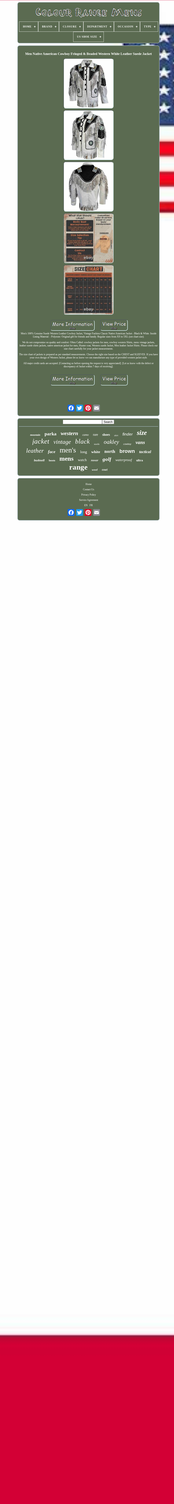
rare (95, 434)
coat (105, 470)
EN (86, 505)
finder (127, 434)
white (95, 452)
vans (140, 442)
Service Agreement (88, 500)
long (83, 452)
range (78, 467)
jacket (40, 441)
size (142, 432)
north (109, 451)
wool (95, 469)
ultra (139, 460)
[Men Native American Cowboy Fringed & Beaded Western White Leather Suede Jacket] (88, 83)
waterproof (123, 460)
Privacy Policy (88, 494)
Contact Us (88, 489)
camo (85, 434)
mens (66, 458)
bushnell (39, 460)
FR (91, 505)
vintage (62, 441)
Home (89, 484)
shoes (106, 434)
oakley (111, 442)
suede (97, 444)
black (82, 441)
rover (94, 460)
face (51, 451)
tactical (145, 451)
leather (35, 450)
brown (127, 451)
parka (50, 433)
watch (82, 460)
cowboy (127, 444)
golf (106, 459)
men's (68, 450)
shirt (116, 435)
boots (52, 460)
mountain (35, 434)
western (69, 433)
